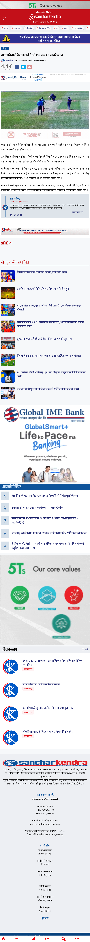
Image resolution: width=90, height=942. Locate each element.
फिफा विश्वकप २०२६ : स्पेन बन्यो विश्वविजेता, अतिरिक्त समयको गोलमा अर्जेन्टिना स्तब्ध (50, 324)
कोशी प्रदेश (17, 28)
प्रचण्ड (66, 28)
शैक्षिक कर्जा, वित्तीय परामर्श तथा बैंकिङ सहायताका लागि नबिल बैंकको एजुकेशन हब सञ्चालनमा (47, 545)
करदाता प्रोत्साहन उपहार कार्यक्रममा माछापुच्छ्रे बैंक (37, 507)
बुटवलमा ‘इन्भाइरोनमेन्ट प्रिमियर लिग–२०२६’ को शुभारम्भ (44, 339)
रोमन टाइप (51, 12)
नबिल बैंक (29, 28)
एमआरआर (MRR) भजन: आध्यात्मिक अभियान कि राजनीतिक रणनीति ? (52, 663)
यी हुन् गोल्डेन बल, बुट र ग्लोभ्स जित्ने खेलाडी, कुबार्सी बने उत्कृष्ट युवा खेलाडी (49, 307)
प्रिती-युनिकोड (41, 12)
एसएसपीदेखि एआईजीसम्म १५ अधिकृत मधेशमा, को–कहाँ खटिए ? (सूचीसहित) (44, 520)
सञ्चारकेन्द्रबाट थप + (78, 212)
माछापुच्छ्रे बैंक (78, 28)
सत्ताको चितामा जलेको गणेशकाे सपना (41, 684)
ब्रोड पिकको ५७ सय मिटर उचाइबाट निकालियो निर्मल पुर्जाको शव (44, 496)
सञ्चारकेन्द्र (9, 60)
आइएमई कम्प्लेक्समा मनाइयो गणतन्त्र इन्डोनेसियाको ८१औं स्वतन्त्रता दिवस (49, 533)
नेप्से (57, 28)
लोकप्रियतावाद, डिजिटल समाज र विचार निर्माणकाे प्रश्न (48, 732)
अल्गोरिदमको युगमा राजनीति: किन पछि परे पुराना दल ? (49, 708)
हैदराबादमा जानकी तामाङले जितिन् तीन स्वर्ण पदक (42, 272)
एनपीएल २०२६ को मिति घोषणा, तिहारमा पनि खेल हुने (43, 289)
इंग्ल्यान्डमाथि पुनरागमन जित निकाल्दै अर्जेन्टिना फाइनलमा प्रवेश (48, 389)
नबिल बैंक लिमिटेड (44, 28)
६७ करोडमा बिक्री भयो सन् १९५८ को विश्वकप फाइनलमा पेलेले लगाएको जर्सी (51, 374)
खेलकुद (5, 48)
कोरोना (6, 28)
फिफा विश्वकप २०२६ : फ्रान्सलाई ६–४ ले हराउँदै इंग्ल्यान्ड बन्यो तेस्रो (49, 356)
